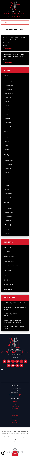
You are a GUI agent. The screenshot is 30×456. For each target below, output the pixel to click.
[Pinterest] (17, 361)
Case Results (15, 409)
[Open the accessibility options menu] (3, 453)
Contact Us (15, 418)
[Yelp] (21, 361)
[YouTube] (13, 365)
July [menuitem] (7, 102)
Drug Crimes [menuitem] (7, 271)
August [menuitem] (8, 98)
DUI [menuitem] (5, 275)
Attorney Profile (15, 404)
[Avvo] (17, 365)
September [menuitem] (9, 93)
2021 (6, 23)
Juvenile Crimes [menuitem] (8, 285)
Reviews (15, 411)
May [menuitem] (7, 110)
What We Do (15, 406)
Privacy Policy (15, 423)
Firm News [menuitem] (7, 280)
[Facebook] (4, 361)
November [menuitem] (9, 85)
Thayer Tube (15, 416)
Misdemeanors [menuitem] (8, 289)
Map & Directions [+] (15, 395)
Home (15, 402)
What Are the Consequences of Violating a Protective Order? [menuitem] (13, 321)
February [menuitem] (8, 122)
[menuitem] (15, 402)
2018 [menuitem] (6, 203)
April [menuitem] (7, 114)
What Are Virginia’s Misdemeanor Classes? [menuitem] (14, 315)
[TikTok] (21, 365)
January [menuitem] (8, 127)
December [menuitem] (8, 81)
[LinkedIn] (8, 365)
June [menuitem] (7, 106)
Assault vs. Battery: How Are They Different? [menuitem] (14, 328)
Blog (15, 413)
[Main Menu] (15, 453)
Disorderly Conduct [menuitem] (9, 261)
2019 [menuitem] (6, 155)
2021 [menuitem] (6, 76)
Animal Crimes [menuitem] (8, 252)
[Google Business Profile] (25, 361)
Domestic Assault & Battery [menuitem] (12, 266)
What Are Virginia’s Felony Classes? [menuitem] (14, 303)
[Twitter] (13, 361)
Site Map (15, 420)
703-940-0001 (15, 16)
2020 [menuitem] (6, 132)
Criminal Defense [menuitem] (9, 257)
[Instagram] (8, 361)
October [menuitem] (8, 89)
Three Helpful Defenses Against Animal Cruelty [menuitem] (15, 309)
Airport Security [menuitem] (8, 247)
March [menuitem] (7, 118)
